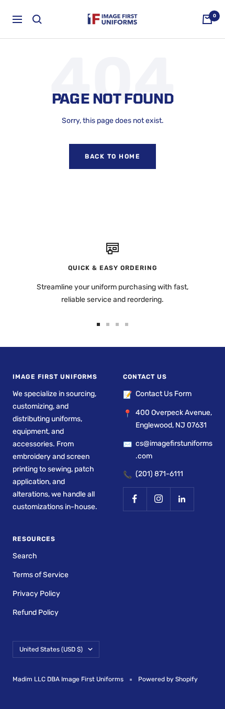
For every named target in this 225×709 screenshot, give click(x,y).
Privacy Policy (36, 593)
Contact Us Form (164, 393)
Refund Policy (36, 612)
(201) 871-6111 (159, 473)
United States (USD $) (51, 649)
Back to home (112, 156)
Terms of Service (41, 574)
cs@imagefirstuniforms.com (174, 449)
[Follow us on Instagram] (158, 499)
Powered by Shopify (168, 679)
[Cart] (207, 19)
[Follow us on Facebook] (135, 499)
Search (25, 556)
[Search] (37, 19)
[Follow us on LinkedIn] (182, 499)
